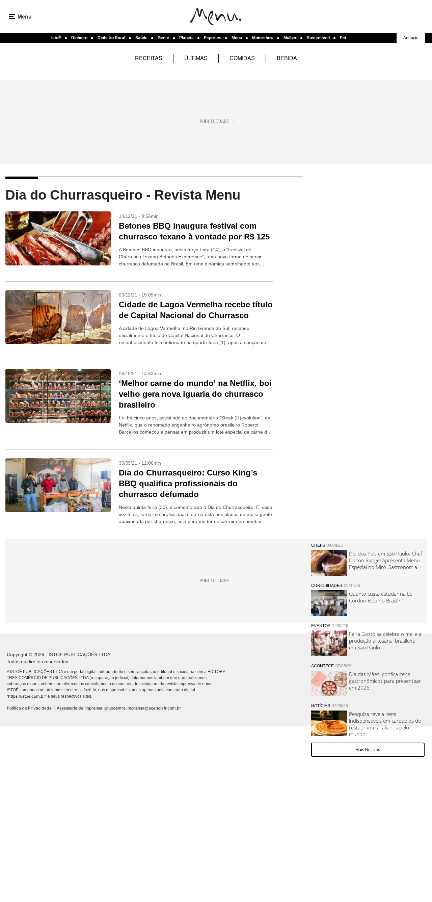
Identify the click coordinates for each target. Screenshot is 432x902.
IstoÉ (56, 37)
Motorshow (262, 37)
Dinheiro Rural (111, 37)
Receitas (148, 58)
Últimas (196, 58)
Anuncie (410, 37)
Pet (343, 37)
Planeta (186, 37)
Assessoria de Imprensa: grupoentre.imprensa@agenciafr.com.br (119, 708)
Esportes (212, 37)
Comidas (242, 58)
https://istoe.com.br (26, 696)
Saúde (141, 37)
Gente (163, 37)
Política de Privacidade (29, 708)
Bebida (287, 58)
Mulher (290, 37)
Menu (237, 37)
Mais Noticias (367, 749)
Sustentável (318, 37)
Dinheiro (79, 37)
